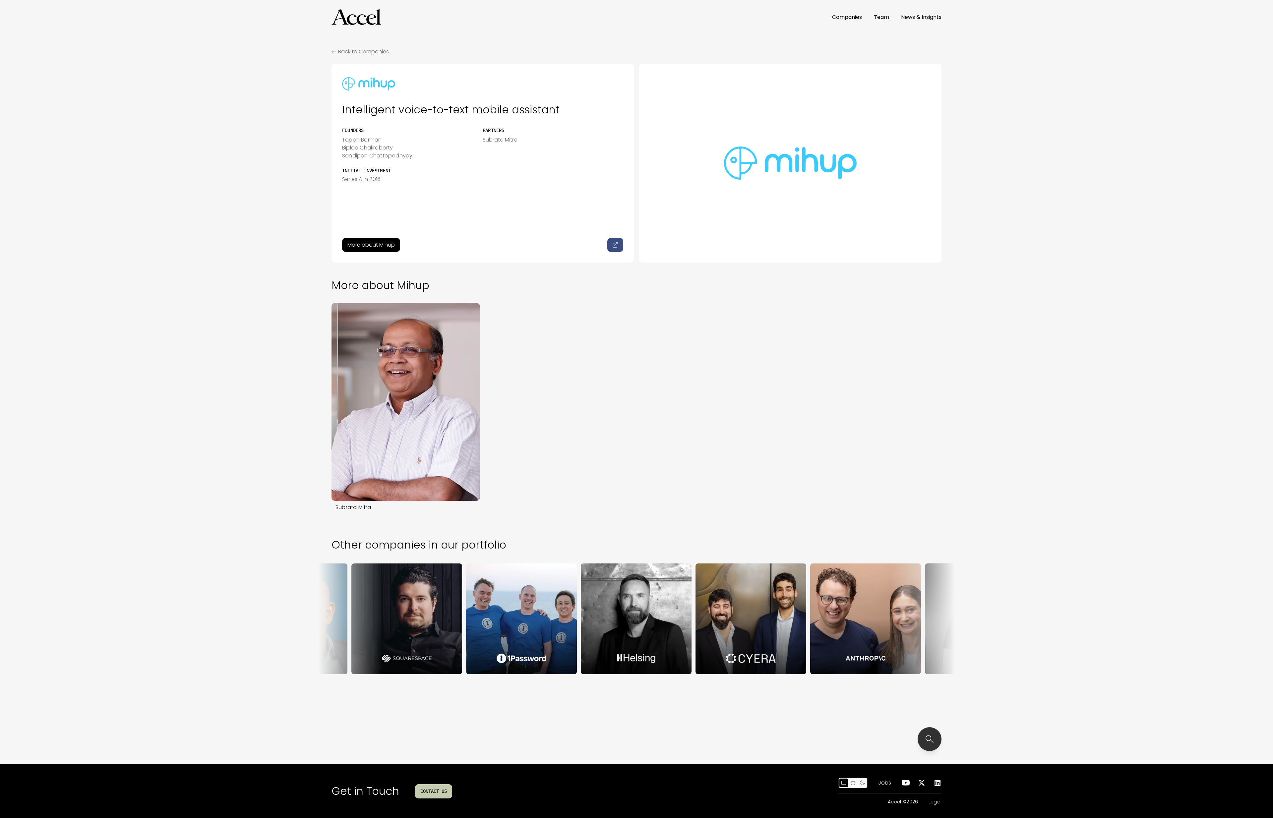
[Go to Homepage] (356, 17)
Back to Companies (363, 51)
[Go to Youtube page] (906, 783)
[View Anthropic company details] (829, 618)
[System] (843, 783)
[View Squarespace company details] (370, 618)
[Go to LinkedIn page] (937, 783)
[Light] (853, 783)
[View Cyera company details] (714, 618)
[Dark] (862, 783)
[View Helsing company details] (599, 618)
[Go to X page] (922, 783)
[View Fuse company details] (943, 618)
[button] (356, 17)
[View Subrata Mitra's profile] (406, 402)
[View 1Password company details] (485, 618)
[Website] (615, 245)
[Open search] (929, 739)
